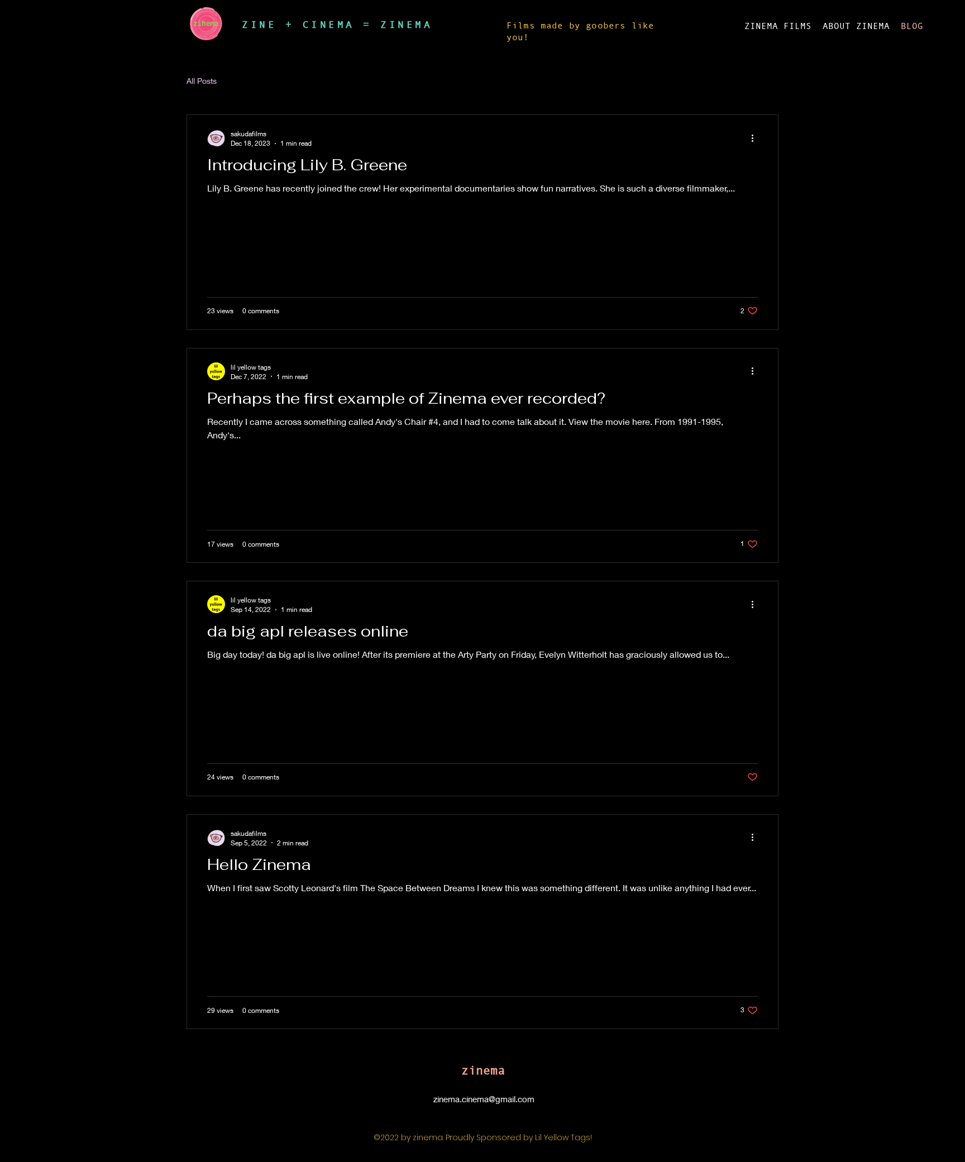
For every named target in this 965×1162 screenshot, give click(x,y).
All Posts (202, 80)
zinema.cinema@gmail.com (483, 1099)
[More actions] (756, 138)
